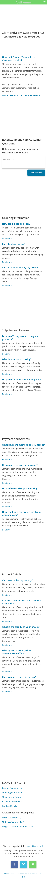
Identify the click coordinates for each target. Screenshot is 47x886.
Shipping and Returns (12, 797)
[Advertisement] (23, 117)
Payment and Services (12, 801)
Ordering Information (12, 792)
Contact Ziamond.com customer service (21, 95)
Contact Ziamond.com (12, 788)
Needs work (37, 846)
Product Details (9, 806)
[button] (44, 2)
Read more (7, 238)
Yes (28, 846)
